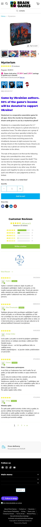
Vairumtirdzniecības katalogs (19, 516)
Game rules (31, 511)
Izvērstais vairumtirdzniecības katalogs (20, 518)
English (19, 490)
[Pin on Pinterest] (15, 206)
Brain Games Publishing (11, 511)
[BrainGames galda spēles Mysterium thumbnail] (4, 53)
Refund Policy (31, 514)
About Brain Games (10, 509)
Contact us (22, 509)
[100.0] (19, 259)
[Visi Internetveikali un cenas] (11, 503)
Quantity (4, 184)
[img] (5, 278)
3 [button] (21, 425)
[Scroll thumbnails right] (38, 54)
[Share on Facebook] (2, 206)
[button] (6, 66)
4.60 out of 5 (26, 223)
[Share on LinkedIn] (11, 206)
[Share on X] (7, 206)
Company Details (8, 514)
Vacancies (31, 509)
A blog (23, 511)
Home (3, 16)
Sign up (22, 77)
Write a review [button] (20, 246)
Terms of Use (20, 514)
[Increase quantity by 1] (20, 189)
